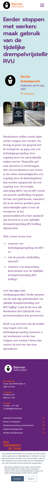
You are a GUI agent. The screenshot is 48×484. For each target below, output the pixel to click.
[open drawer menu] (42, 5)
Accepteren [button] (17, 479)
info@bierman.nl (13, 408)
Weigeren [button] (31, 479)
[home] (21, 5)
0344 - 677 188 (12, 405)
